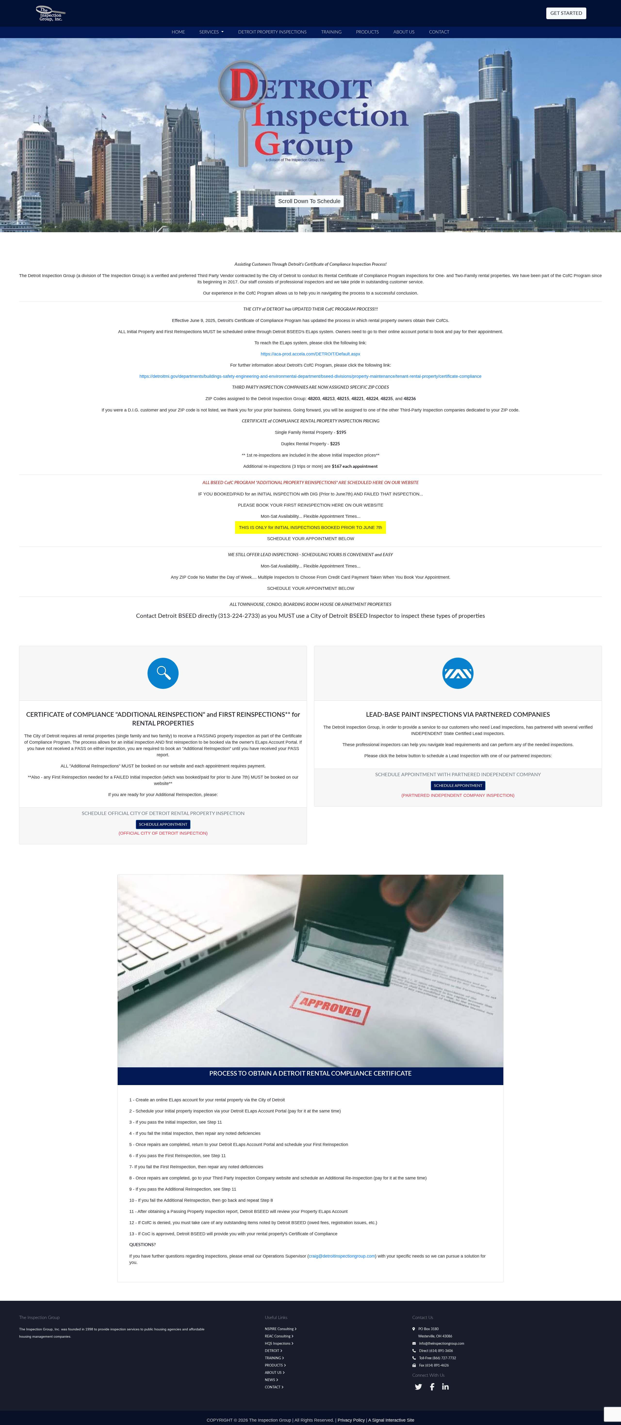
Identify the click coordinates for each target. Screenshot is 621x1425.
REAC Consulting (277, 1336)
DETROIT (272, 1351)
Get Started (566, 13)
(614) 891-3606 (441, 1351)
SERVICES (209, 32)
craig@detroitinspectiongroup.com (342, 1256)
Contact (439, 32)
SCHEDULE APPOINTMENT (163, 824)
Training (331, 32)
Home (178, 32)
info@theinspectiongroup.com (441, 1343)
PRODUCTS (274, 1365)
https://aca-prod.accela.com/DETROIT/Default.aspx (310, 354)
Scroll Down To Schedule (309, 201)
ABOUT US (404, 32)
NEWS (270, 1380)
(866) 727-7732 (444, 1358)
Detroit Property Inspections (272, 32)
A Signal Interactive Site (391, 1420)
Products (367, 32)
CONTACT (272, 1387)
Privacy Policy (351, 1420)
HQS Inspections (277, 1343)
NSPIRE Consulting (279, 1329)
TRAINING (273, 1358)
